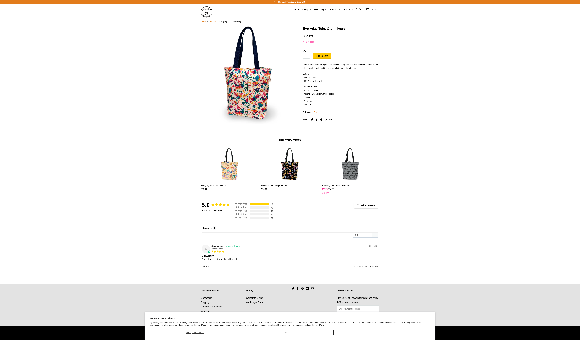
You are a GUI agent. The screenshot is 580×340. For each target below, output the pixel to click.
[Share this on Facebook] (316, 119)
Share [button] (208, 266)
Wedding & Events (255, 302)
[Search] (360, 10)
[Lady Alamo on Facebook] (297, 288)
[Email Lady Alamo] (312, 288)
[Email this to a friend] (330, 119)
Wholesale (206, 311)
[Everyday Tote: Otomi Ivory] (250, 74)
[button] (371, 266)
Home (295, 9)
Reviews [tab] (207, 227)
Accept (288, 332)
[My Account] (356, 10)
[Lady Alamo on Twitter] (293, 288)
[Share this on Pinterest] (320, 119)
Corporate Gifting (254, 298)
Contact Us (206, 298)
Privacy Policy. (318, 325)
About (335, 9)
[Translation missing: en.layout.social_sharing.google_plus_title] (325, 119)
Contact (348, 9)
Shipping (205, 302)
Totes (316, 112)
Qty (304, 50)
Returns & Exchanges (212, 306)
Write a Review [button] (367, 205)
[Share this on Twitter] (311, 119)
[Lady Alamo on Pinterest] (302, 288)
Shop (306, 9)
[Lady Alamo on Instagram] (307, 288)
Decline (382, 332)
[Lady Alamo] (206, 12)
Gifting (320, 9)
